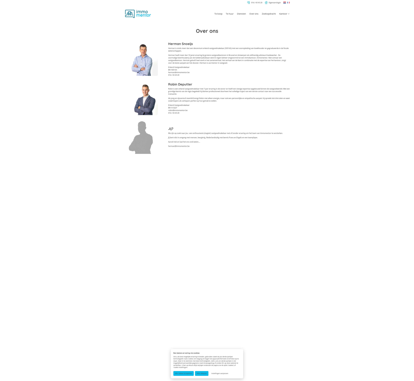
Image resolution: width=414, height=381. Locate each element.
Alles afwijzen (202, 373)
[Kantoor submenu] (289, 13)
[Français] (288, 2)
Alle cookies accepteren (183, 373)
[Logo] (138, 14)
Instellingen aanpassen (219, 373)
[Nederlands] (284, 2)
